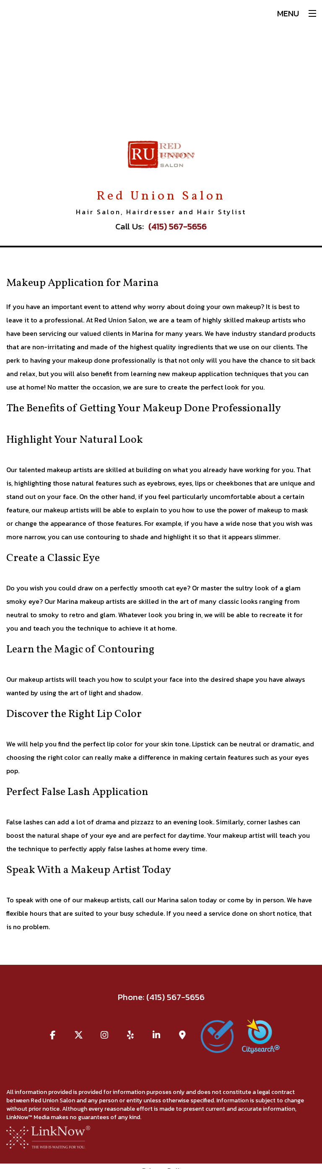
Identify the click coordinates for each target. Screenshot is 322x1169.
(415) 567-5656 (177, 226)
